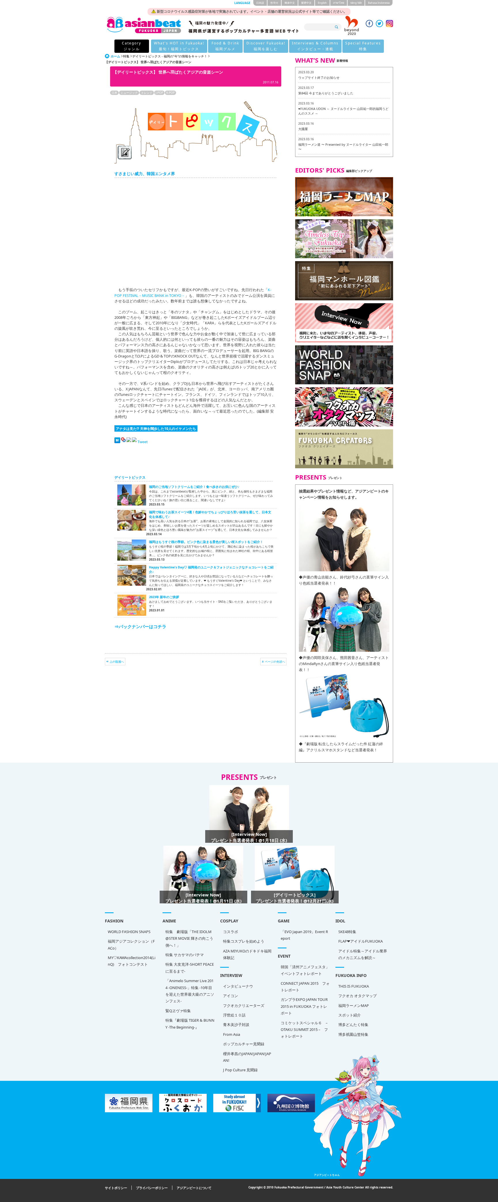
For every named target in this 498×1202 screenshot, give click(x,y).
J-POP (159, 93)
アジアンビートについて (194, 1188)
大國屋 (303, 129)
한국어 (274, 3)
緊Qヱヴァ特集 (178, 1010)
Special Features (363, 46)
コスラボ (230, 931)
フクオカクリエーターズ (243, 1005)
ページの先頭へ (275, 662)
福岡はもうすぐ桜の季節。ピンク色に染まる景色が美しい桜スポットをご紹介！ (206, 542)
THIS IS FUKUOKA (353, 986)
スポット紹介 (349, 1015)
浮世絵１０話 (234, 1015)
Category (131, 46)
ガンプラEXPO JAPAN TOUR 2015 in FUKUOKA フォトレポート (304, 1006)
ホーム (115, 56)
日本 (114, 93)
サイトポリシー (116, 1188)
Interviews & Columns (315, 46)
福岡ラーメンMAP (353, 1005)
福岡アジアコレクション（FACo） (131, 944)
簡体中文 (289, 3)
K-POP (170, 93)
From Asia (231, 1034)
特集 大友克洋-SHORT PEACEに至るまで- (189, 967)
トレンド (146, 93)
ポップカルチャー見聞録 (243, 1043)
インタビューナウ (238, 986)
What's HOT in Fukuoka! (179, 46)
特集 (126, 56)
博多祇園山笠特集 (353, 1034)
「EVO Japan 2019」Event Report (304, 935)
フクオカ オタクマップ (357, 995)
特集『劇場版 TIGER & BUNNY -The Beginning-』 (189, 1023)
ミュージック (129, 93)
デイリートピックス (130, 477)
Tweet (142, 441)
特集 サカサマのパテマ (184, 954)
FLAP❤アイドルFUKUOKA (360, 941)
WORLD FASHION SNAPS (129, 931)
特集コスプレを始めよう (243, 941)
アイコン (230, 995)
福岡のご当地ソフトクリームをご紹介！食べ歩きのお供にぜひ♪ (194, 486)
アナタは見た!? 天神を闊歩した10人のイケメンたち (156, 428)
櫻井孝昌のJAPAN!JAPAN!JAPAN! (247, 1057)
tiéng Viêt (356, 3)
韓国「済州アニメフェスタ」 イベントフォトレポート (305, 970)
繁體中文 (306, 3)
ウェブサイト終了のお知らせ (318, 77)
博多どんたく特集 (353, 1024)
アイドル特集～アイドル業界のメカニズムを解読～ (362, 954)
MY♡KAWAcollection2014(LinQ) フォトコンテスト (131, 961)
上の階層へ (117, 662)
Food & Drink (225, 46)
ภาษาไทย (338, 3)
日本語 (260, 3)
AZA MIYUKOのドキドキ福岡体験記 (247, 954)
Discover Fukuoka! (265, 46)
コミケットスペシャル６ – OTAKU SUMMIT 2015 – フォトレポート (304, 1029)
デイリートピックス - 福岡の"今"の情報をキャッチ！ (169, 56)
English (322, 3)
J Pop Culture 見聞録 (240, 1069)
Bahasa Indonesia (379, 3)
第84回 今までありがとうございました (325, 93)
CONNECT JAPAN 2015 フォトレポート (305, 987)
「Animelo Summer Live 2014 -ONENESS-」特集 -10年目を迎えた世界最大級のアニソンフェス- (189, 990)
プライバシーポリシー (152, 1188)
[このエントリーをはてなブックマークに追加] (117, 441)
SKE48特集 (347, 931)
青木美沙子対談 (236, 1024)
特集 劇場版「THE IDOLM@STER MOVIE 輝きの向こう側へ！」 (189, 938)
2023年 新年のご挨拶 (164, 597)
